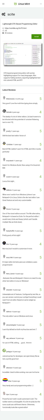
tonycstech (9, 160)
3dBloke (9, 190)
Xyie (7, 394)
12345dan (9, 144)
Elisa (9, 381)
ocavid (8, 177)
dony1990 (9, 257)
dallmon (9, 311)
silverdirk (9, 290)
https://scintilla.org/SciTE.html (15, 28)
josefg (8, 131)
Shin (7, 244)
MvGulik (9, 112)
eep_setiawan (10, 338)
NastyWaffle (10, 231)
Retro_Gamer (10, 274)
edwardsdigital (11, 325)
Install (36, 36)
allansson (9, 368)
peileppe (9, 351)
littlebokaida (10, 99)
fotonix (8, 209)
